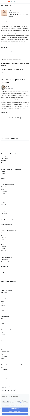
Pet (2, 147)
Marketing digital (5, 292)
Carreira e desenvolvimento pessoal (11, 169)
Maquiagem (4, 308)
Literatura (3, 246)
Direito (2, 235)
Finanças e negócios (6, 257)
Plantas (3, 334)
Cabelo (3, 301)
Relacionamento (5, 343)
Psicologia (3, 251)
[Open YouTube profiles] (12, 390)
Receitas (3, 193)
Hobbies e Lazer (5, 273)
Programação (4, 369)
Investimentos (4, 266)
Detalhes (14, 52)
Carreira (3, 171)
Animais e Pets (5, 145)
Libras (2, 244)
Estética (3, 303)
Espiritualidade (4, 158)
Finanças (3, 264)
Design (3, 202)
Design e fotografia (6, 200)
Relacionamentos (6, 341)
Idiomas (3, 242)
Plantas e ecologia (6, 330)
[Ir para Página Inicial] (14, 2)
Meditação (3, 160)
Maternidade (4, 213)
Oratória (3, 178)
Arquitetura (4, 222)
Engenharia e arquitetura (7, 220)
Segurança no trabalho (6, 224)
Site (2, 371)
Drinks (2, 189)
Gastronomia (4, 191)
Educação (3, 237)
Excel (2, 367)
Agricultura (3, 332)
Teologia (3, 163)
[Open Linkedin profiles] (8, 390)
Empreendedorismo (6, 262)
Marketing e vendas (6, 290)
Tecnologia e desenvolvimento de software (13, 365)
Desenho (3, 321)
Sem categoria (5, 378)
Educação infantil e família (8, 211)
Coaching (3, 173)
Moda (2, 310)
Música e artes (5, 316)
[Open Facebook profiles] (2, 390)
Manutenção (4, 284)
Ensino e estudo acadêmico (8, 230)
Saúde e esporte (5, 349)
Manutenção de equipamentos (9, 281)
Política (3, 248)
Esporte (3, 354)
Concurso (3, 233)
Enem (2, 239)
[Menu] (2, 2)
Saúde (2, 358)
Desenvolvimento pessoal (7, 176)
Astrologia (3, 156)
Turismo (3, 275)
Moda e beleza (5, 299)
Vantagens (5, 52)
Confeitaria (3, 187)
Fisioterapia (4, 356)
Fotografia (3, 204)
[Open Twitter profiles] (5, 390)
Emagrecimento (5, 351)
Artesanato (4, 319)
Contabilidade (4, 259)
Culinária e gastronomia (7, 184)
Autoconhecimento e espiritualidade (11, 154)
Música (2, 323)
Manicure (3, 305)
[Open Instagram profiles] (15, 390)
